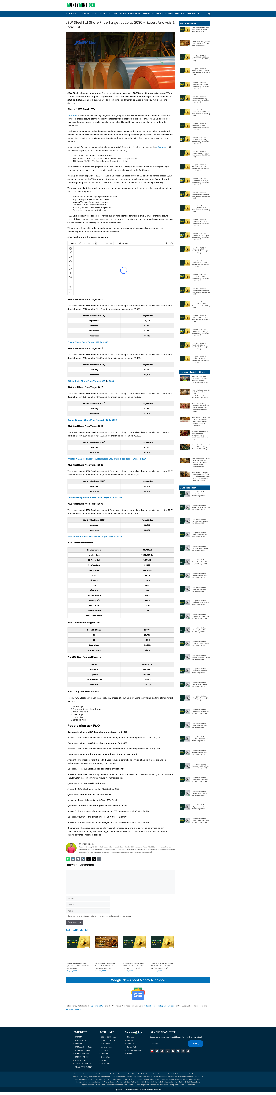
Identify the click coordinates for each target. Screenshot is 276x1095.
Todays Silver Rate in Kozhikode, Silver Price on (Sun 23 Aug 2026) (200, 603)
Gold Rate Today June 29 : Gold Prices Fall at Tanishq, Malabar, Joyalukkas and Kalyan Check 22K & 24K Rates (201, 394)
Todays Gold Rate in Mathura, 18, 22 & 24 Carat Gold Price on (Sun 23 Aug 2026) (200, 140)
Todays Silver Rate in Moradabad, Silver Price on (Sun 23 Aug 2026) (200, 562)
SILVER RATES (88, 14)
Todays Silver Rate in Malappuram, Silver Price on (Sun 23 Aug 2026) (200, 616)
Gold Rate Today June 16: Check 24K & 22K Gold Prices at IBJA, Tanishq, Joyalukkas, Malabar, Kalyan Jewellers (201, 462)
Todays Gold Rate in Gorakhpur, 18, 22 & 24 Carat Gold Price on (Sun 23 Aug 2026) (200, 126)
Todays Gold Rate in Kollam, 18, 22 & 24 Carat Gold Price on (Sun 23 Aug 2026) (201, 291)
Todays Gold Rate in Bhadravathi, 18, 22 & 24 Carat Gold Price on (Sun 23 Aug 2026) (200, 332)
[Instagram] (99, 859)
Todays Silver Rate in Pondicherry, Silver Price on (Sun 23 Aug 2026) (200, 780)
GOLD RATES (74, 14)
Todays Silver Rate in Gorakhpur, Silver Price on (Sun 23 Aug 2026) (201, 507)
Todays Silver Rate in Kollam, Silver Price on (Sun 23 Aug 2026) (199, 671)
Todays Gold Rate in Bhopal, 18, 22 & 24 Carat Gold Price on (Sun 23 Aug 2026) (134, 965)
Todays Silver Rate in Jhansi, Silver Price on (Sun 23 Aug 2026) (199, 535)
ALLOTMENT (180, 14)
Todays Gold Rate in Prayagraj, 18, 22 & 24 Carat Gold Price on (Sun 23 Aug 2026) (200, 99)
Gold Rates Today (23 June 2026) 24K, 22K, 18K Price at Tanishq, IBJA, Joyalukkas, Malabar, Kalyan (200, 408)
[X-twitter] (94, 859)
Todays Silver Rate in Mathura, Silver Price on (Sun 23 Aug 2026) (200, 521)
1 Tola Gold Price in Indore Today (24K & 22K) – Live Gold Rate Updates (105, 965)
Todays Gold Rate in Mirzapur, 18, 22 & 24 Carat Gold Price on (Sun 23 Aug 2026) (200, 168)
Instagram (162, 1006)
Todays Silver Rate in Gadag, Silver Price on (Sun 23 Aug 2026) (199, 752)
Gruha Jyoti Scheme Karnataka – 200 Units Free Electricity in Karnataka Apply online (200, 379)
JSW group (161, 147)
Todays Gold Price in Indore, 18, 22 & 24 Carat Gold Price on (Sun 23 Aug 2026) (162, 965)
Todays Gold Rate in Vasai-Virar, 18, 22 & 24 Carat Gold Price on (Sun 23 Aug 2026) (200, 85)
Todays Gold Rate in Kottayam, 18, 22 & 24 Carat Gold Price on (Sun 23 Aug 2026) (200, 264)
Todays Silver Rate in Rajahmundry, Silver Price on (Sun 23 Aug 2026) (200, 820)
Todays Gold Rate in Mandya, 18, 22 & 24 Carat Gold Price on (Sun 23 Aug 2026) (200, 346)
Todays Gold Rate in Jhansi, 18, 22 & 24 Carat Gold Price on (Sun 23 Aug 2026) (201, 154)
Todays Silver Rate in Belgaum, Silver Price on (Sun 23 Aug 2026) (200, 807)
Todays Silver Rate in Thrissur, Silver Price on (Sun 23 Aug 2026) (199, 793)
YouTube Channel (73, 1010)
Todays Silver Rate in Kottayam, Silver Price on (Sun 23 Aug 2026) (200, 643)
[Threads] (88, 859)
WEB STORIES (101, 14)
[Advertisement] (138, 1064)
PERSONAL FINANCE (195, 14)
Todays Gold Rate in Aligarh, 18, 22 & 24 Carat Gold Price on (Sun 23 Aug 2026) (201, 195)
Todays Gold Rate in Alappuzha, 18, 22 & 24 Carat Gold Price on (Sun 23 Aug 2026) (200, 277)
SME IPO (159, 14)
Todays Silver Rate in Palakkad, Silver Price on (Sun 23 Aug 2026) (200, 630)
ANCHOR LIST (148, 14)
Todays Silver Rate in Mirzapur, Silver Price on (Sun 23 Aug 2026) (200, 548)
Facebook (150, 1006)
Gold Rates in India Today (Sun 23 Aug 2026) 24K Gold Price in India (78, 965)
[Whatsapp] (68, 859)
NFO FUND (113, 14)
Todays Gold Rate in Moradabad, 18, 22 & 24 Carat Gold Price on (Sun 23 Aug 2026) (200, 181)
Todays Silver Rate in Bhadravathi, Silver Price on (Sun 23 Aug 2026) (200, 711)
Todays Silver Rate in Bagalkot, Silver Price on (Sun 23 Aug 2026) (200, 739)
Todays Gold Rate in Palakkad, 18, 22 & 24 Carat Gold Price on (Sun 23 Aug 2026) (200, 250)
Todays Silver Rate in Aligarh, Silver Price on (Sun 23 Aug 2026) (199, 575)
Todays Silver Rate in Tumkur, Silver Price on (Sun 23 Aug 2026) (199, 684)
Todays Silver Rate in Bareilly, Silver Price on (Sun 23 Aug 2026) (199, 494)
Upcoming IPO (97, 1006)
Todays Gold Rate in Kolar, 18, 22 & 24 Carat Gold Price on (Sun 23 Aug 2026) (201, 318)
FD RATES (169, 14)
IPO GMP (122, 14)
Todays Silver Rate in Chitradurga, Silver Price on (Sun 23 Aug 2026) (200, 766)
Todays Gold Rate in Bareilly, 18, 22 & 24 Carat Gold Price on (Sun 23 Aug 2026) (201, 113)
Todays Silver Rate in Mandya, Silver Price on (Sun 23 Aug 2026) (200, 725)
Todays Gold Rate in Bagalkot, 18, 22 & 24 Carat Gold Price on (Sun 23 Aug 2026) (200, 360)
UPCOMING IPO (134, 14)
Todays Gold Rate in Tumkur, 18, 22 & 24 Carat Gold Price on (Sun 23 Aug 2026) (201, 305)
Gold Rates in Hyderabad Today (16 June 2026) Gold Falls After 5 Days (200, 447)
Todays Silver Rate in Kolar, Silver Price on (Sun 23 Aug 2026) (200, 698)
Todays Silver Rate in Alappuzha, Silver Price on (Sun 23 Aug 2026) (201, 657)
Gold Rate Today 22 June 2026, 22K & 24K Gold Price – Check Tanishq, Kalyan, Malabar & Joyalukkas (201, 421)
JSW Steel (72, 115)
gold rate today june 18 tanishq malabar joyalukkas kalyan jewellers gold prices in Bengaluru (200, 435)
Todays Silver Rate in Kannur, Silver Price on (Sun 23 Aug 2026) (199, 589)
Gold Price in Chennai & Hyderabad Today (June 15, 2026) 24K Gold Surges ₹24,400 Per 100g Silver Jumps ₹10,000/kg (201, 476)
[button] (209, 14)
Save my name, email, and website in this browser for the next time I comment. (99, 916)
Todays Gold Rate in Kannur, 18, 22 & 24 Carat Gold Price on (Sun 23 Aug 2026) (201, 209)
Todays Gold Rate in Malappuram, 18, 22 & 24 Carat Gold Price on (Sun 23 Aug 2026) (200, 236)
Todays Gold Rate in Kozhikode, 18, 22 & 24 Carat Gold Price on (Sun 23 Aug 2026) (200, 222)
